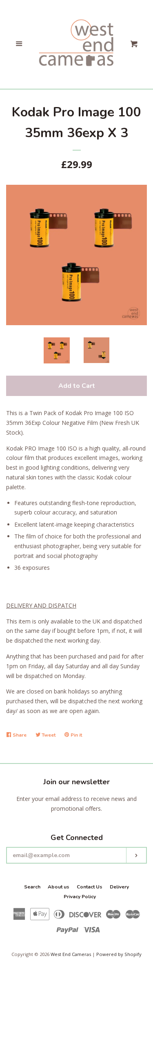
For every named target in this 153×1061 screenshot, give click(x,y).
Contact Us (89, 887)
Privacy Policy (80, 896)
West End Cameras (71, 954)
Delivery (119, 887)
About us (58, 887)
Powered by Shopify (119, 954)
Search (32, 887)
